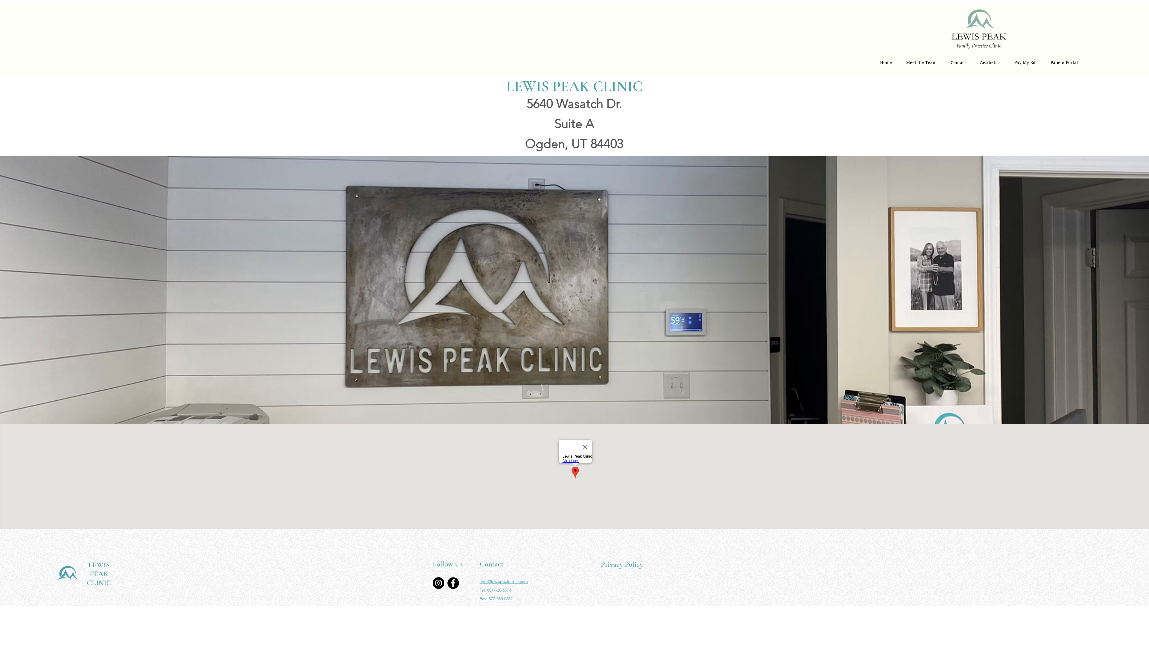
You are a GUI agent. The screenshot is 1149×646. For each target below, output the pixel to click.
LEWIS (99, 564)
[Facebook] (453, 583)
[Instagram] (438, 583)
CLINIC (99, 582)
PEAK (99, 573)
